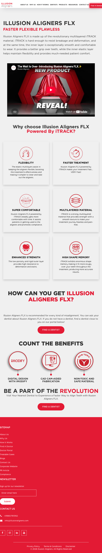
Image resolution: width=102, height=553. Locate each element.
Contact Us (84, 5)
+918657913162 (11, 516)
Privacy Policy (33, 546)
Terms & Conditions (53, 546)
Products (63, 5)
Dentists (54, 5)
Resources (73, 5)
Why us (32, 5)
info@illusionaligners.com (16, 521)
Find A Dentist (96, 6)
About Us (24, 5)
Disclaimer (70, 546)
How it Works (43, 5)
